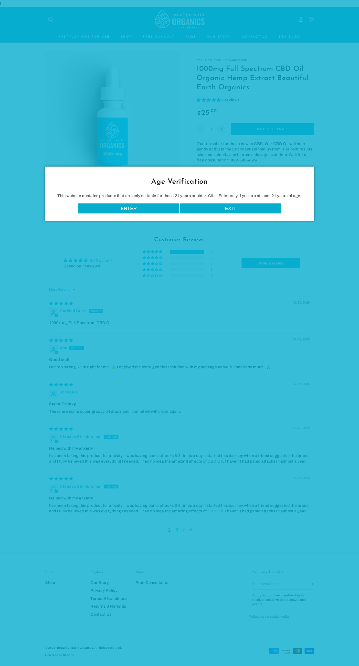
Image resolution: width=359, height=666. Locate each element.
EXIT (230, 208)
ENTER (129, 208)
